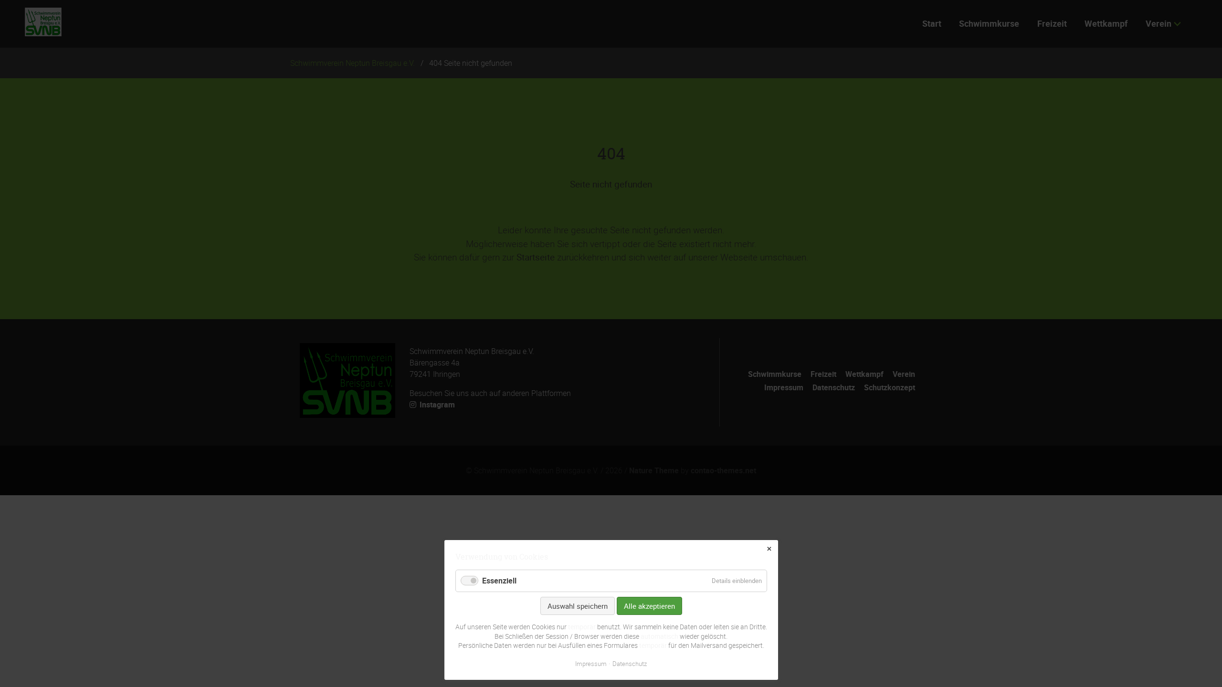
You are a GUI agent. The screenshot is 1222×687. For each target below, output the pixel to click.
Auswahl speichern (578, 606)
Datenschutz (629, 663)
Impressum (591, 663)
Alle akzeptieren (649, 606)
